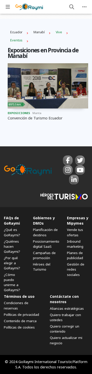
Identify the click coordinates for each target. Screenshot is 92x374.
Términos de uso (19, 296)
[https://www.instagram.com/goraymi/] (68, 170)
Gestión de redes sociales (75, 269)
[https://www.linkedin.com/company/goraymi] (74, 179)
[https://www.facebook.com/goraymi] (68, 160)
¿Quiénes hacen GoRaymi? (12, 246)
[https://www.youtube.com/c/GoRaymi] (80, 170)
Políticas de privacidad (21, 314)
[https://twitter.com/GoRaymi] (80, 160)
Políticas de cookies (19, 327)
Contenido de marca (20, 321)
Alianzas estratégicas (67, 308)
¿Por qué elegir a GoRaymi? (12, 263)
